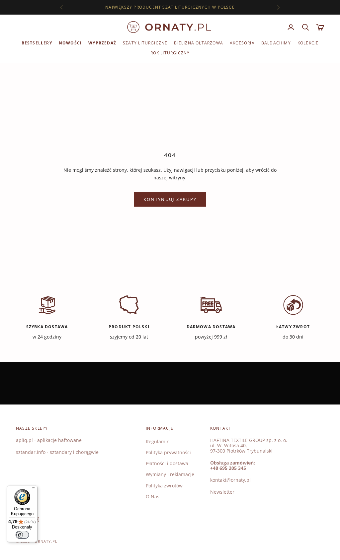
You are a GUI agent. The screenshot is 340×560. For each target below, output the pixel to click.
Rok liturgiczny (170, 53)
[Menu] (34, 489)
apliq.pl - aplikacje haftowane (49, 440)
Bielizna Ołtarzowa (198, 43)
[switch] (22, 535)
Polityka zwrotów (164, 485)
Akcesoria (242, 43)
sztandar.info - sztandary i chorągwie (57, 452)
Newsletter (222, 492)
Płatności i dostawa (167, 463)
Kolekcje (308, 43)
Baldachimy (276, 43)
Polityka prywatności (168, 452)
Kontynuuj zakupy (170, 199)
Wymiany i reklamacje (170, 474)
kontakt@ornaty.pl (230, 480)
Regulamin (158, 441)
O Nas (152, 496)
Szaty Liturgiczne (145, 43)
